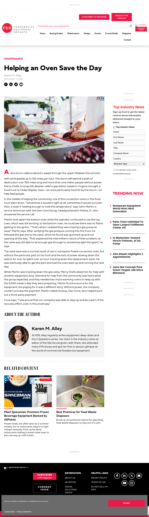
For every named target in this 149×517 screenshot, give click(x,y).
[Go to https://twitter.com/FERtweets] (132, 476)
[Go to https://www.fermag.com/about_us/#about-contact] (139, 476)
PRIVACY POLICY (99, 478)
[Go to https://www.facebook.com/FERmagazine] (117, 476)
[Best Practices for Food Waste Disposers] (80, 391)
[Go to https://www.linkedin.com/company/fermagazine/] (124, 476)
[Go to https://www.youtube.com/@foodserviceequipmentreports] (124, 483)
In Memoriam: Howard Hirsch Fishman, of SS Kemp (127, 240)
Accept (126, 503)
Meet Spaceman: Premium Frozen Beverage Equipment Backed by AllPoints (26, 416)
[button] (94, 17)
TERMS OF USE (98, 482)
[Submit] (131, 26)
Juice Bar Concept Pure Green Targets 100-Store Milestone (128, 270)
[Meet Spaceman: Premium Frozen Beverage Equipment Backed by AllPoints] (28, 391)
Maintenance (13, 59)
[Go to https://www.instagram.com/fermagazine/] (132, 483)
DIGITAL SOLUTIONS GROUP (71, 490)
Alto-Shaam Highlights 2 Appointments (128, 255)
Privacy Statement (24, 511)
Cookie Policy (9, 511)
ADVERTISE (70, 482)
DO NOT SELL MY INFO (99, 488)
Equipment (8, 409)
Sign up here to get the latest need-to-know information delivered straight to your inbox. (128, 117)
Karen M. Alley (12, 75)
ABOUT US (70, 478)
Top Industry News (125, 127)
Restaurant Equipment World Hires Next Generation (127, 208)
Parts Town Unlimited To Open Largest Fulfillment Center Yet (128, 224)
